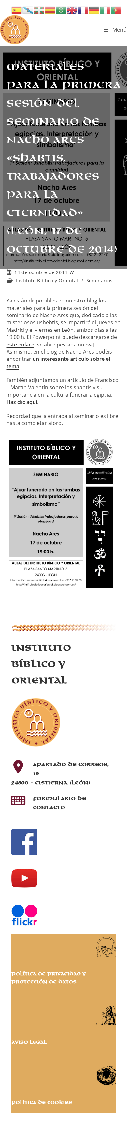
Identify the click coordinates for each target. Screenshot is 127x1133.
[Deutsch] (94, 9)
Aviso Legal (29, 1042)
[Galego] (28, 9)
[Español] (16, 9)
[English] (72, 9)
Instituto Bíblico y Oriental (47, 280)
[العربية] (61, 9)
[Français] (83, 9)
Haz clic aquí (22, 401)
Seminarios (99, 280)
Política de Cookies (41, 1102)
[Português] (116, 9)
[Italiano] (105, 9)
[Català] (50, 9)
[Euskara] (39, 9)
